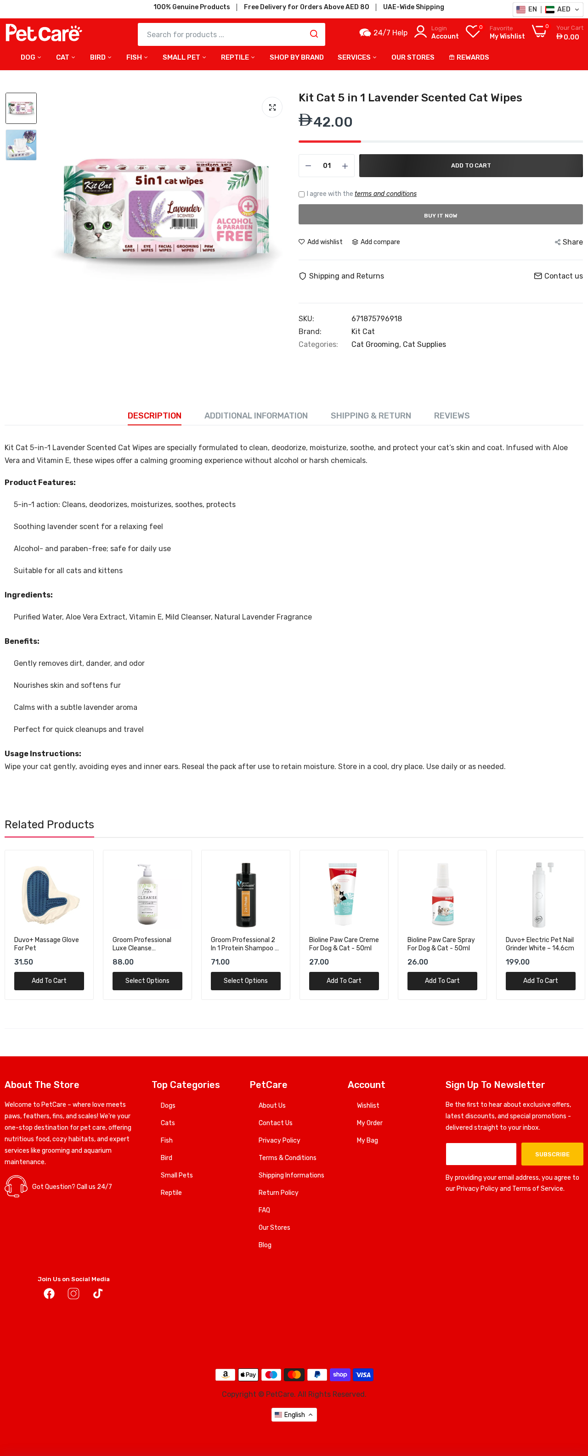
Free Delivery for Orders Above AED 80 (306, 7)
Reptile (171, 1193)
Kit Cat (363, 331)
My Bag (367, 1140)
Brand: (310, 332)
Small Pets (177, 1175)
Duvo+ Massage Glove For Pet (46, 944)
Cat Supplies (424, 344)
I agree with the (362, 194)
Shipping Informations (291, 1175)
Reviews (452, 416)
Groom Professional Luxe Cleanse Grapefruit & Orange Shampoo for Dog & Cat (143, 944)
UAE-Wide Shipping (413, 7)
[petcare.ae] (44, 34)
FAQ (264, 1210)
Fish (134, 57)
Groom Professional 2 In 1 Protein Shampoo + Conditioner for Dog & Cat (245, 944)
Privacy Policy (279, 1140)
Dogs (168, 1106)
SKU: (306, 319)
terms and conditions (386, 194)
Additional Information (256, 416)
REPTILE (235, 57)
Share (573, 242)
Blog (265, 1245)
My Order (370, 1123)
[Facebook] (49, 1295)
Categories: (318, 344)
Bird (98, 57)
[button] (548, 9)
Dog (29, 57)
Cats (168, 1123)
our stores (413, 57)
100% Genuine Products (191, 7)
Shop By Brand (297, 57)
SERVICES (355, 57)
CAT (63, 57)
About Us (272, 1106)
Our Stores (274, 1228)
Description (154, 416)
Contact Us (276, 1123)
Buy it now (441, 215)
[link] (76, 867)
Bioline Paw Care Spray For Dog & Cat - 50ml (441, 944)
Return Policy (279, 1193)
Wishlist (368, 1106)
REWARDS (473, 57)
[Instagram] (73, 1295)
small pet (182, 57)
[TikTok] (97, 1295)
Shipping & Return (371, 416)
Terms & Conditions (288, 1158)
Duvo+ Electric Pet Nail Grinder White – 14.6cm (540, 944)
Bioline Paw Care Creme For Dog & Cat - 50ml (344, 944)
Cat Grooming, (377, 344)
